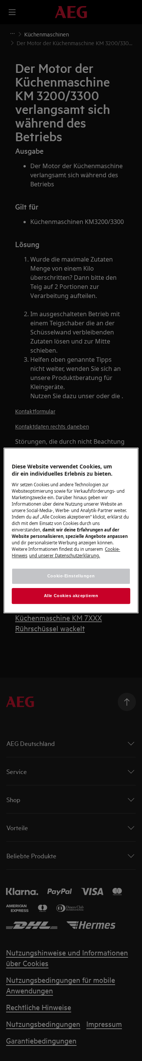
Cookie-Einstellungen (71, 576)
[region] (70, 531)
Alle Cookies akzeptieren (71, 595)
